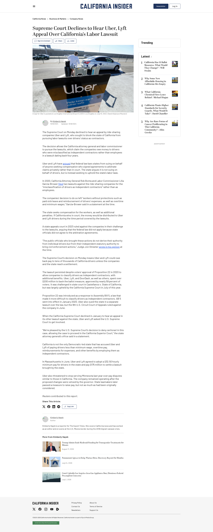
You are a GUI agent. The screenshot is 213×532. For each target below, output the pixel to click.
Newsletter (160, 6)
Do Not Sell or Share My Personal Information (46, 522)
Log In (175, 6)
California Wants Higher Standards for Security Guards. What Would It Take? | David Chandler (157, 109)
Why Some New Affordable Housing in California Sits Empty (155, 81)
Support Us (94, 510)
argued (66, 164)
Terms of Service (96, 507)
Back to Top (203, 527)
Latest (145, 56)
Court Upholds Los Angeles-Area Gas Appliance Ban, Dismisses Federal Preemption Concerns (92, 474)
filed (60, 184)
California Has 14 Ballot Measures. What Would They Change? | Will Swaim (155, 66)
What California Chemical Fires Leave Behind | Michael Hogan (156, 94)
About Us (93, 503)
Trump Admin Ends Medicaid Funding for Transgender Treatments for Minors (93, 444)
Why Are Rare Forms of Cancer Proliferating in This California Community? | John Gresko (156, 127)
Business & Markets (57, 19)
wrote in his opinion (109, 247)
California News (39, 19)
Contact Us (75, 507)
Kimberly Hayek (59, 122)
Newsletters (75, 510)
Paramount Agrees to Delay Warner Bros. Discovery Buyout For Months (93, 458)
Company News (76, 19)
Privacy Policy (76, 503)
